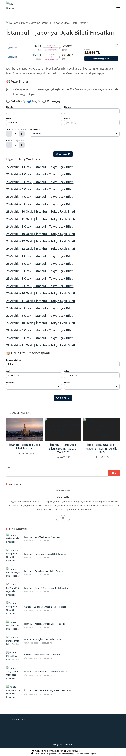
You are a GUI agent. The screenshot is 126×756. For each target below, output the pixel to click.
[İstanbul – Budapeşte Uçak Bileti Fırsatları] (13, 555)
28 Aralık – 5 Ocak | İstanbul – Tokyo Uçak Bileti (39, 330)
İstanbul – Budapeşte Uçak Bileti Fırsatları (45, 553)
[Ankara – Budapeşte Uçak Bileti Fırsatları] (13, 608)
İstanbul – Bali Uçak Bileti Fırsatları (42, 536)
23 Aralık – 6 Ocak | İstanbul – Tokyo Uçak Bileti (39, 189)
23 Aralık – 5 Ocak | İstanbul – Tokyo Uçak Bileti (39, 182)
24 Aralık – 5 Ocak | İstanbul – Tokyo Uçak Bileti (39, 226)
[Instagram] (59, 518)
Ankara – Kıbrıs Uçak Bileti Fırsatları (42, 654)
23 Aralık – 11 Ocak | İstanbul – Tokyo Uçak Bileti (40, 219)
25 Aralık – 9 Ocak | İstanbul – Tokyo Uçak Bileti (39, 286)
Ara (8, 467)
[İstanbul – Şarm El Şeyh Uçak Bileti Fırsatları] (13, 589)
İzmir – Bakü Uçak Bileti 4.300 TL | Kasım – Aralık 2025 (101, 448)
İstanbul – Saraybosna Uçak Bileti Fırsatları (46, 671)
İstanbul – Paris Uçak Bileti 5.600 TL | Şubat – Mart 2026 (63, 448)
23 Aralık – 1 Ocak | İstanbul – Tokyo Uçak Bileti (39, 174)
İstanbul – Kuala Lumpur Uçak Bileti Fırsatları (47, 690)
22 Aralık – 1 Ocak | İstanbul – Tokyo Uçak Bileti (39, 167)
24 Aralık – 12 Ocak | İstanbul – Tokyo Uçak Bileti (40, 241)
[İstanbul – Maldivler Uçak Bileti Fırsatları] (13, 625)
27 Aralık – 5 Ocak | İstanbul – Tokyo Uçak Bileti (39, 308)
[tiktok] (66, 518)
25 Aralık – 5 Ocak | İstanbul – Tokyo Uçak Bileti (39, 264)
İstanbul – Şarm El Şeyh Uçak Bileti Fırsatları (46, 587)
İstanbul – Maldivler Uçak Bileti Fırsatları (45, 623)
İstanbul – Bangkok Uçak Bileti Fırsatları (24, 446)
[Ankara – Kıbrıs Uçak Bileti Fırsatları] (13, 656)
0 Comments (46, 540)
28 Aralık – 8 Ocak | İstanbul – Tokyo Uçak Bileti (39, 338)
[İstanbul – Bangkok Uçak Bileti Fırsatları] (13, 572)
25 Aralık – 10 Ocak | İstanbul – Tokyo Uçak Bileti (40, 293)
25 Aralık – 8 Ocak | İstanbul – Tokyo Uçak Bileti (39, 278)
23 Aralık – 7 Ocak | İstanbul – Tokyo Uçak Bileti (39, 197)
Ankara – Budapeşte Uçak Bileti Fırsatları (45, 606)
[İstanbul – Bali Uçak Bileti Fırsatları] (13, 538)
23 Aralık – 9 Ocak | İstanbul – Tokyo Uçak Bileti (39, 204)
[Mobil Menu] (118, 6)
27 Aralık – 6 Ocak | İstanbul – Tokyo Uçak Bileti (39, 315)
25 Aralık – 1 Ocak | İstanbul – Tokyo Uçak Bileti (39, 256)
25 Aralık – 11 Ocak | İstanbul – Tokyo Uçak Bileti (40, 301)
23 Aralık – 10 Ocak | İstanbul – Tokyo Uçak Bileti (40, 211)
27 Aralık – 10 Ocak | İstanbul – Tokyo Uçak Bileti (40, 323)
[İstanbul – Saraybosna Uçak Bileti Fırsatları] (13, 673)
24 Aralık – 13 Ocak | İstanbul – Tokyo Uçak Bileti (40, 249)
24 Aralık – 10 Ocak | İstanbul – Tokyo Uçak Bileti (40, 234)
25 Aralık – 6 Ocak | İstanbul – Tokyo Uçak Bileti (39, 271)
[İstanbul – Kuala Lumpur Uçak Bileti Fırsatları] (13, 692)
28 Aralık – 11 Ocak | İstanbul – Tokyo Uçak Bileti (40, 345)
